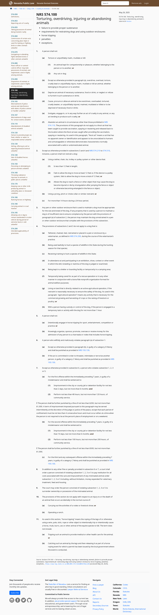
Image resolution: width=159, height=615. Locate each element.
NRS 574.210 (94, 150)
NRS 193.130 (84, 350)
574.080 (20, 69)
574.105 (21, 106)
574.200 (20, 230)
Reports (96, 602)
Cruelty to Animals (43, 9)
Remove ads (137, 3)
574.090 (20, 82)
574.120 (21, 136)
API (94, 595)
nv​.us (128, 21)
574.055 (21, 29)
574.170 (21, 188)
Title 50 (22, 9)
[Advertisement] (133, 59)
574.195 (21, 218)
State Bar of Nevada (57, 584)
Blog (94, 588)
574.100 (19, 93)
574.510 (106, 150)
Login (146, 3)
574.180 (21, 198)
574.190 (20, 206)
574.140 (19, 157)
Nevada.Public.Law (24, 3)
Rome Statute (128, 609)
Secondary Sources (100, 605)
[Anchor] (59, 51)
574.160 (19, 176)
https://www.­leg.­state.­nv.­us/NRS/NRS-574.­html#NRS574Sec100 (67, 564)
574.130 (20, 147)
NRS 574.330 (75, 236)
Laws (125, 598)
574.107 (21, 117)
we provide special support (66, 601)
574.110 (20, 126)
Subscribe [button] (15, 593)
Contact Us (97, 598)
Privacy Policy (98, 609)
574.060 (21, 42)
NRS (15, 9)
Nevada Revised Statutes (47, 3)
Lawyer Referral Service (77, 589)
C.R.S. (125, 588)
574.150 (20, 166)
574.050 (15, 15)
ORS (129, 602)
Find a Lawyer (98, 585)
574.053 (20, 22)
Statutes (126, 591)
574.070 (19, 55)
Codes (125, 584)
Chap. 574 (30, 9)
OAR (124, 602)
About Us (96, 592)
